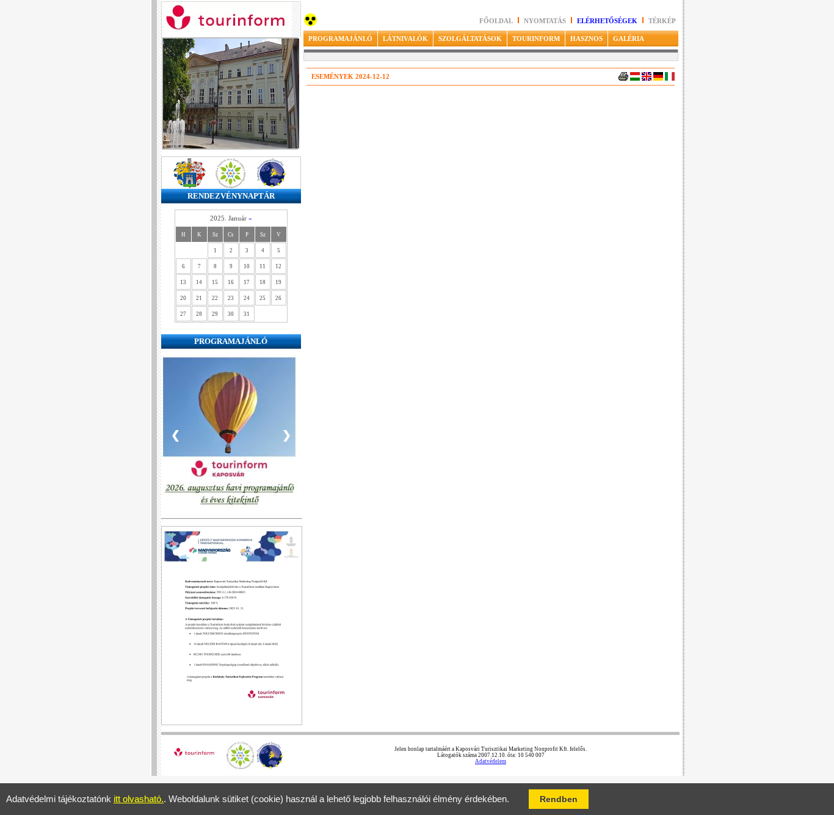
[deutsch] (658, 78)
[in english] (646, 78)
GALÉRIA (628, 38)
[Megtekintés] (231, 723)
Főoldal (496, 21)
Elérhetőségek (607, 21)
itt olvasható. (139, 799)
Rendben (559, 799)
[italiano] (670, 78)
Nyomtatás (546, 21)
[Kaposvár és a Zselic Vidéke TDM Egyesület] (240, 767)
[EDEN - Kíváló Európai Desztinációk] (270, 767)
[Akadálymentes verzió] (310, 24)
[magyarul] (635, 78)
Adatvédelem (490, 761)
